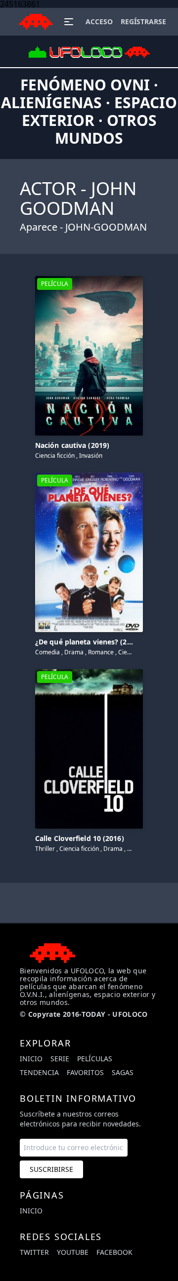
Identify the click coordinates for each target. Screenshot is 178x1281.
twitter (34, 1252)
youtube (73, 1252)
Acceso (99, 21)
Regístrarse (143, 21)
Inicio (31, 1058)
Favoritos (85, 1072)
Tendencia (39, 1072)
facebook (114, 1252)
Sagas (123, 1072)
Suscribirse (51, 1169)
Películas (94, 1058)
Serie (59, 1058)
